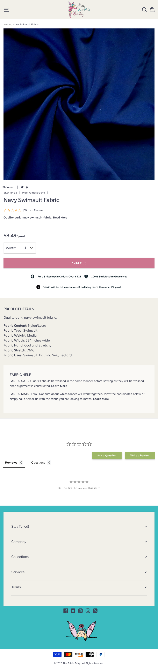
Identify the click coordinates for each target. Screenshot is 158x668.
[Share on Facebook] (17, 187)
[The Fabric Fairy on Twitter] (73, 610)
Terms (16, 587)
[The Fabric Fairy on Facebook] (65, 610)
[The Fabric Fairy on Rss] (95, 610)
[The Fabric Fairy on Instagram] (88, 610)
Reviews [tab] (11, 462)
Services (17, 572)
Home (7, 24)
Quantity (11, 247)
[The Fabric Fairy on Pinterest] (80, 610)
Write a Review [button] (139, 455)
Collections (20, 557)
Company (18, 542)
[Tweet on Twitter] (22, 187)
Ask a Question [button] (106, 455)
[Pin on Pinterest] (27, 187)
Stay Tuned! (20, 526)
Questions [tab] (38, 462)
